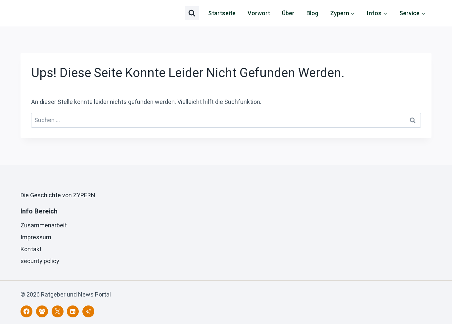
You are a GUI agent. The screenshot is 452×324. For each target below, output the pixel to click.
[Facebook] (26, 311)
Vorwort (259, 13)
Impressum (36, 237)
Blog (312, 13)
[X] (58, 311)
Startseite (222, 13)
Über (288, 13)
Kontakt (31, 249)
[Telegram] (88, 311)
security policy (40, 260)
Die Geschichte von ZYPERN (58, 195)
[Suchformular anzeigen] (192, 13)
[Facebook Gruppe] (42, 311)
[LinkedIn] (73, 311)
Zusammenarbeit (44, 225)
